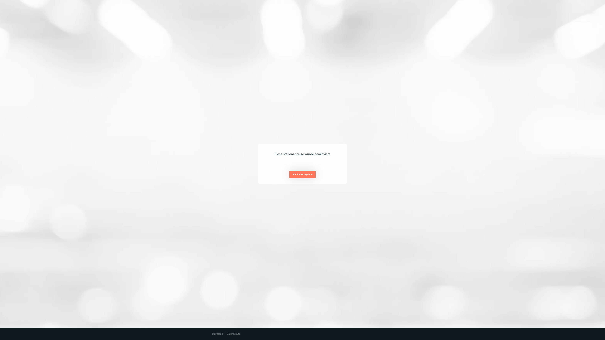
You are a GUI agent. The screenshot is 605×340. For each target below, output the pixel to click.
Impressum (218, 334)
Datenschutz (233, 334)
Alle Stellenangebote (302, 174)
